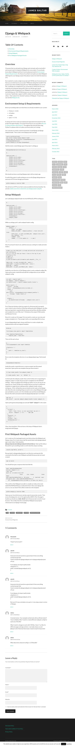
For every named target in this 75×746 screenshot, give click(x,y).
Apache (60, 161)
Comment (8, 667)
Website (7, 699)
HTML (61, 169)
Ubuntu (54, 185)
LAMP (60, 172)
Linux (54, 174)
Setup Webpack (13, 53)
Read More (69, 744)
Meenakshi (13, 536)
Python (26, 512)
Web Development (35, 512)
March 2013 (55, 145)
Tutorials (14, 23)
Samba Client (56, 182)
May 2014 (54, 127)
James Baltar (37, 10)
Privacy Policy (8, 731)
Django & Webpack (57, 58)
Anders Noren (62, 740)
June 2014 (54, 124)
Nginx (64, 174)
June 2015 (54, 115)
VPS (59, 185)
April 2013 (54, 142)
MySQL (59, 174)
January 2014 (55, 136)
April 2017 (54, 112)
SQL (62, 182)
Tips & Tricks (24, 23)
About (32, 23)
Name (7, 684)
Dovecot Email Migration (11, 519)
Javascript (19, 512)
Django (12, 512)
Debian (54, 167)
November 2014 (56, 118)
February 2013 (55, 148)
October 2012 (55, 151)
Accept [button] (63, 744)
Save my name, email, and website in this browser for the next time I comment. (26, 706)
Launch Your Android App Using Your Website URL (60, 65)
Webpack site (15, 97)
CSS (7, 512)
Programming (56, 179)
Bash (65, 161)
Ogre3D (55, 177)
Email (7, 692)
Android (55, 161)
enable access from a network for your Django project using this (26, 188)
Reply (11, 544)
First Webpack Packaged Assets (18, 55)
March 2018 (55, 109)
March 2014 (55, 130)
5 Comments (24, 36)
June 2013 (54, 139)
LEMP (65, 172)
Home (6, 23)
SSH (66, 182)
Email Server (56, 169)
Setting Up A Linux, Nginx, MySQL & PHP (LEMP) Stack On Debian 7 (60, 74)
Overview (11, 49)
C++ (54, 164)
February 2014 (55, 133)
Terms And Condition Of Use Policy (14, 728)
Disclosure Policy (9, 725)
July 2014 (54, 121)
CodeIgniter (60, 164)
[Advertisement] (63, 216)
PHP (60, 177)
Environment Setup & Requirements (18, 51)
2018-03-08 (8, 36)
